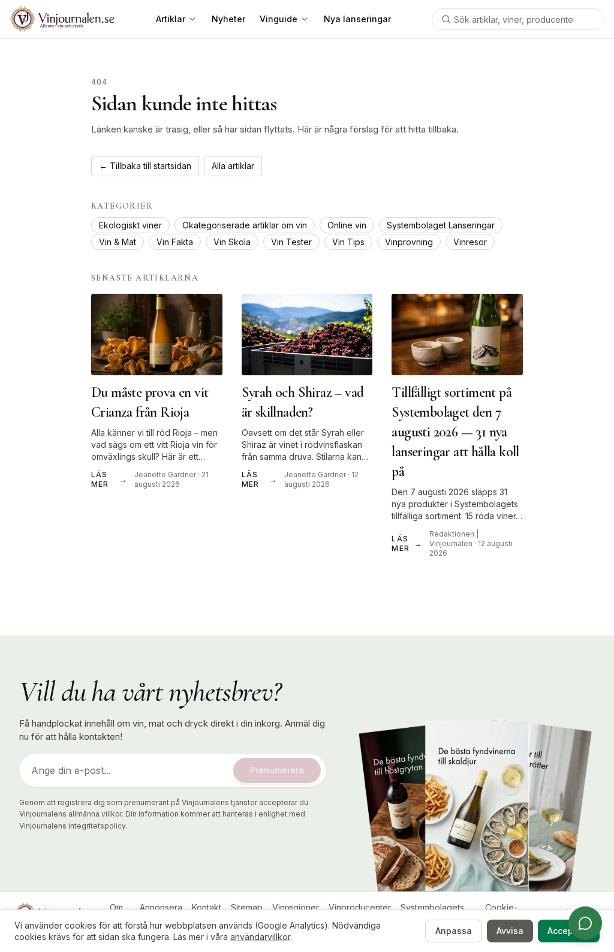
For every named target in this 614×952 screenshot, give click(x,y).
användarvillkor (260, 937)
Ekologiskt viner (130, 225)
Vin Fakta (174, 242)
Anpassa (453, 931)
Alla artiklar (233, 166)
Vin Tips (348, 242)
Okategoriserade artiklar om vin (244, 225)
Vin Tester (291, 242)
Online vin (346, 225)
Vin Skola (232, 242)
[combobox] (518, 19)
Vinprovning (409, 242)
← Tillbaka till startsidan (145, 166)
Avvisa (509, 931)
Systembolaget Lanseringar (441, 225)
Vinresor (470, 242)
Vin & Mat (117, 242)
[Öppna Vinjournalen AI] (585, 923)
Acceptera (568, 931)
